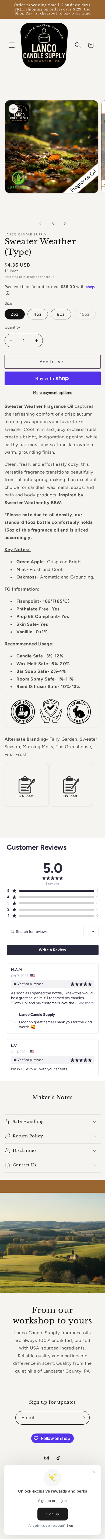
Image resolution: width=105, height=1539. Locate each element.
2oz (15, 314)
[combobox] (93, 931)
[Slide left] (40, 224)
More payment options (52, 392)
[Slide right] (65, 224)
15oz (88, 315)
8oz (61, 314)
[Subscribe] (82, 1418)
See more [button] (85, 1003)
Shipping (11, 277)
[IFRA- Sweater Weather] (27, 806)
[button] (11, 45)
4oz (38, 314)
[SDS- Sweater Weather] (71, 806)
